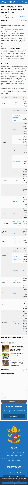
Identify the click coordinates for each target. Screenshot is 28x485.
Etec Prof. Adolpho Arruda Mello (17, 232)
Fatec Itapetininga (17, 190)
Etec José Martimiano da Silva (16, 241)
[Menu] (25, 1)
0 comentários (23, 16)
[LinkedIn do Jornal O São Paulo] (17, 472)
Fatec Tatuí (15, 304)
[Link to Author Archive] (2, 16)
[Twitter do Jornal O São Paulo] (14, 472)
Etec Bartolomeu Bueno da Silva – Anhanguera (17, 250)
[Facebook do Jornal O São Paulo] (8, 472)
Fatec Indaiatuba (17, 180)
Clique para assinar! (14, 416)
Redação (7, 15)
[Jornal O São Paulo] (8, 2)
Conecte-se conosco (14, 467)
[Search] (22, 1)
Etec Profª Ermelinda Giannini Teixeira (17, 258)
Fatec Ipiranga (16, 161)
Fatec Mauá (16, 213)
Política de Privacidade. (16, 481)
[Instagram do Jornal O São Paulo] (11, 472)
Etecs (12, 32)
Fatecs (9, 33)
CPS (16, 35)
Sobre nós (14, 447)
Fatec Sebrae (16, 172)
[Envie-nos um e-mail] (20, 472)
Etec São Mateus (17, 139)
